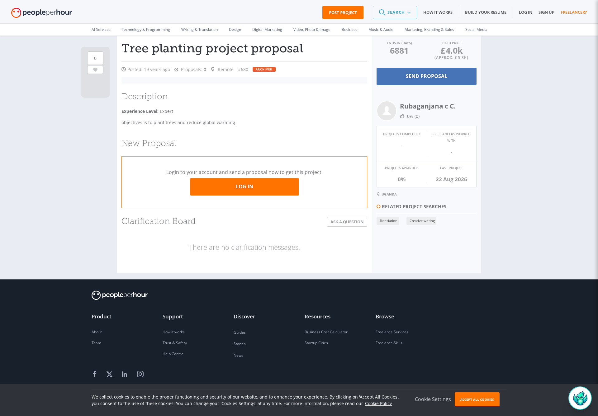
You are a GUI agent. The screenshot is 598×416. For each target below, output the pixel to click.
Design (235, 29)
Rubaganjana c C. (428, 106)
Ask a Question (347, 222)
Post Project (343, 12)
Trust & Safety (175, 343)
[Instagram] (140, 374)
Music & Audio (380, 29)
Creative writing (422, 220)
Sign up (546, 12)
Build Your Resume (485, 12)
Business (349, 29)
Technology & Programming (146, 29)
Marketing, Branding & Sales (429, 29)
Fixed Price (451, 43)
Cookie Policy (378, 403)
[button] (395, 12)
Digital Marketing (267, 29)
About (97, 332)
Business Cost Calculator (326, 332)
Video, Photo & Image (311, 29)
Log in (525, 12)
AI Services (101, 29)
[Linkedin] (125, 374)
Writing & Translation (199, 29)
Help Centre (173, 353)
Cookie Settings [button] (433, 399)
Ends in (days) (399, 43)
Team (96, 343)
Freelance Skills (389, 343)
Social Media (476, 29)
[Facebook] (95, 374)
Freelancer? (574, 12)
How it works (438, 12)
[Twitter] (110, 374)
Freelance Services (392, 332)
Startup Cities (316, 343)
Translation (388, 220)
